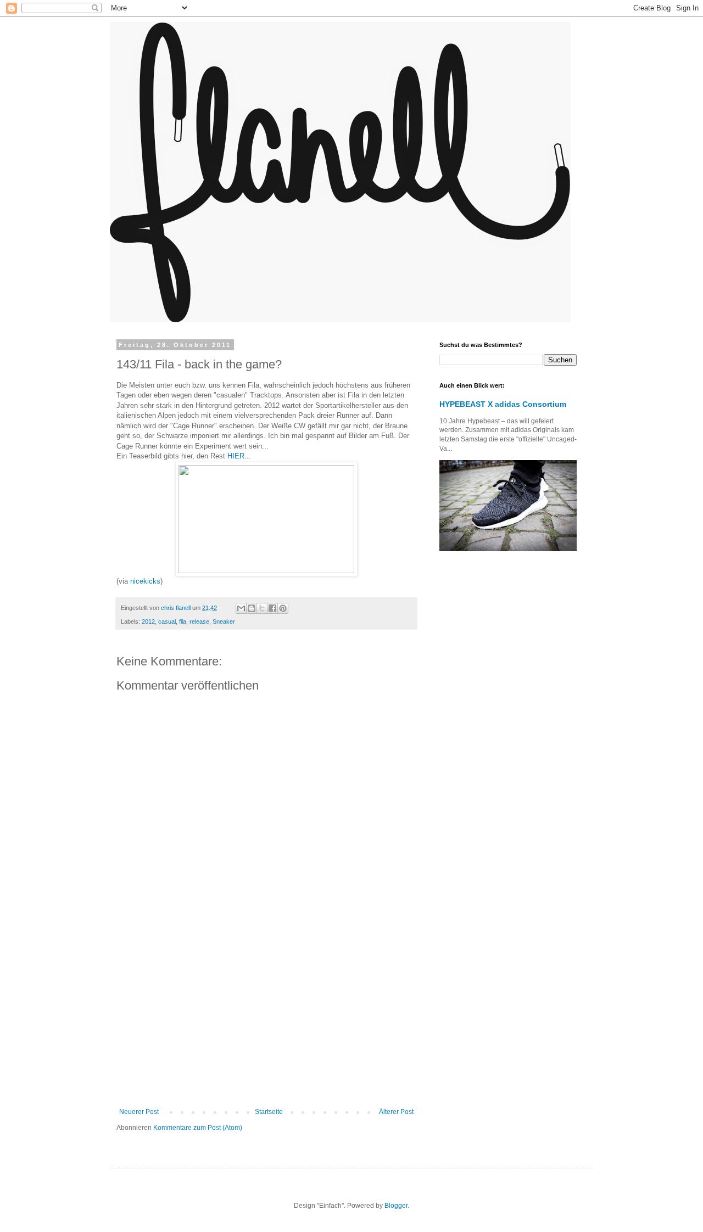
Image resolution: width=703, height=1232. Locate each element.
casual (167, 621)
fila (182, 621)
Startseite (269, 1112)
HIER (235, 456)
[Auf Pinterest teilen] (282, 608)
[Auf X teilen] (261, 608)
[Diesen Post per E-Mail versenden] (241, 608)
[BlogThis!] (251, 608)
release (199, 621)
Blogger (396, 1205)
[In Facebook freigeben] (272, 608)
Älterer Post (396, 1112)
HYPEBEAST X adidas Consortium (502, 404)
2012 (148, 621)
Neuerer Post (139, 1112)
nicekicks (145, 581)
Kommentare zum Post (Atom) (197, 1128)
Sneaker (224, 621)
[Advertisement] (266, 1017)
